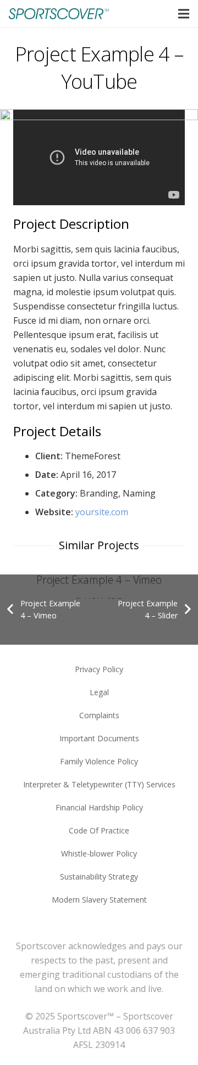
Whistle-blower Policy (99, 853)
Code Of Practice (99, 830)
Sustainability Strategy (99, 876)
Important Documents (99, 738)
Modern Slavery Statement (99, 899)
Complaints (99, 715)
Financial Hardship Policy (99, 807)
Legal (99, 692)
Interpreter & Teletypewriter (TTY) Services (99, 784)
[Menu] (183, 13)
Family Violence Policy (99, 761)
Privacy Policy (99, 669)
